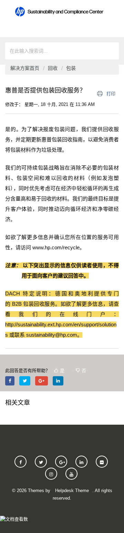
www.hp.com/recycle (56, 247)
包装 (71, 68)
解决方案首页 (25, 68)
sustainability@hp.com (51, 335)
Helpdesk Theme (72, 490)
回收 (53, 68)
